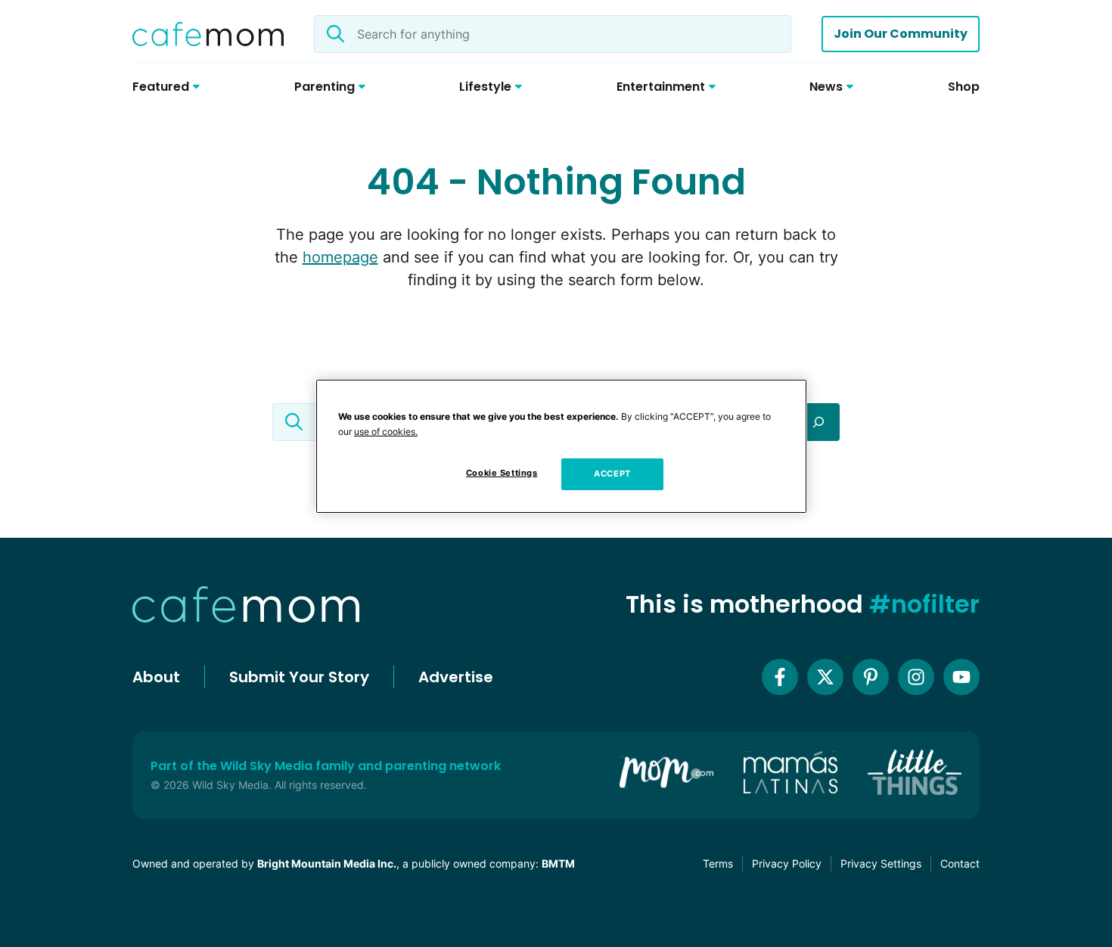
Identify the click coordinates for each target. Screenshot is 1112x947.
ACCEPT (612, 473)
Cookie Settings (502, 472)
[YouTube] (961, 677)
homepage (340, 257)
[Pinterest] (871, 677)
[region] (561, 446)
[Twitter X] (825, 677)
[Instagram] (916, 677)
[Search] (818, 422)
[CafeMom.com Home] (208, 34)
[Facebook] (780, 677)
